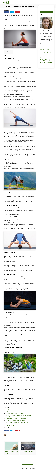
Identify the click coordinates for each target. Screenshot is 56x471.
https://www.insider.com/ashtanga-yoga (12, 411)
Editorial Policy (30, 464)
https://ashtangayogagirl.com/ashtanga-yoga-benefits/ (14, 413)
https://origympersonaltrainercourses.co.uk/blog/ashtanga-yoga (16, 409)
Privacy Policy (25, 462)
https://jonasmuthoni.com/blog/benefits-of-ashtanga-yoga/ (15, 418)
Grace (8, 434)
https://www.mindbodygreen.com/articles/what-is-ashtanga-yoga (16, 420)
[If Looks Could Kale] (6, 2)
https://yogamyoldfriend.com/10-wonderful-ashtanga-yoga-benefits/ (17, 422)
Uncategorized (5, 436)
